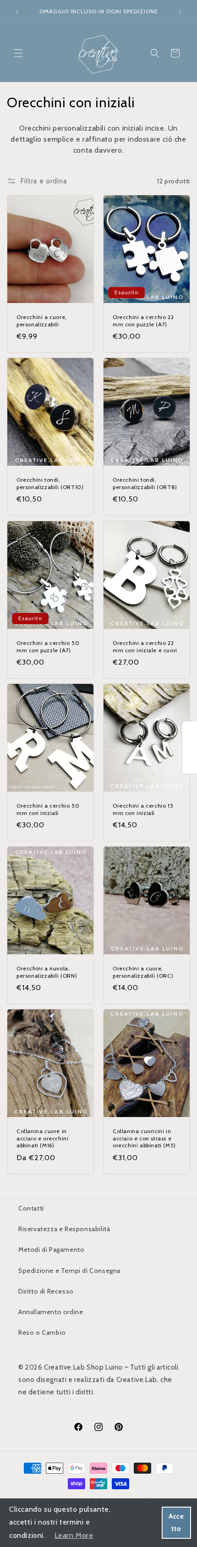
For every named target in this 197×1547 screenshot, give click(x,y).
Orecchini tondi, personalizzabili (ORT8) (145, 483)
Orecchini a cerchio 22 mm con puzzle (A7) (143, 321)
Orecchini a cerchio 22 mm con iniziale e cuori (145, 646)
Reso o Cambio (42, 1332)
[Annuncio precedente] (17, 12)
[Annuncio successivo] (180, 12)
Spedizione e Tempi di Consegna (69, 1270)
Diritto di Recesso (46, 1291)
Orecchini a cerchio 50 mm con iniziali (47, 809)
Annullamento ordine (50, 1312)
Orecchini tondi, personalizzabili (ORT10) (49, 483)
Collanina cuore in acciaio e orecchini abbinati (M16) (42, 1138)
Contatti (31, 1208)
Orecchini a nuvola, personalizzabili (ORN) (46, 972)
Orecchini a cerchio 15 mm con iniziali (143, 809)
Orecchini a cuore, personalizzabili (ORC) (143, 972)
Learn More (74, 1535)
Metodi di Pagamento (51, 1249)
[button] (18, 53)
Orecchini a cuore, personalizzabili (41, 321)
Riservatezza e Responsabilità (64, 1229)
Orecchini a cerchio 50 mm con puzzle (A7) (47, 646)
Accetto (176, 1522)
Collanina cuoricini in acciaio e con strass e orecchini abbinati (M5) (144, 1138)
